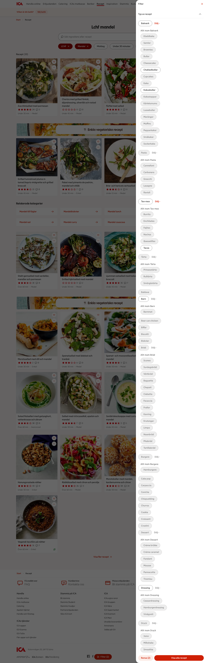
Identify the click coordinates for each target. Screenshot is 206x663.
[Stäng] (202, 4)
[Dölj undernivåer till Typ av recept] (201, 14)
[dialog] (171, 331)
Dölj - (157, 23)
